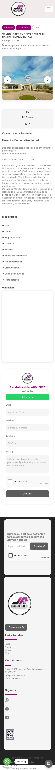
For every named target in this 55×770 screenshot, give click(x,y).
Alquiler (8, 650)
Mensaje (10, 451)
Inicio (7, 644)
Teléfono (10, 436)
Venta (8, 647)
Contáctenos (15, 627)
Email (8, 405)
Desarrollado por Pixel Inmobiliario (21, 768)
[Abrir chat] (49, 764)
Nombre (10, 420)
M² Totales (27, 120)
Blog (7, 653)
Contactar (28, 397)
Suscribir (38, 546)
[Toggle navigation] (49, 9)
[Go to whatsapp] (7, 761)
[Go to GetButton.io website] (7, 767)
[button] (47, 79)
